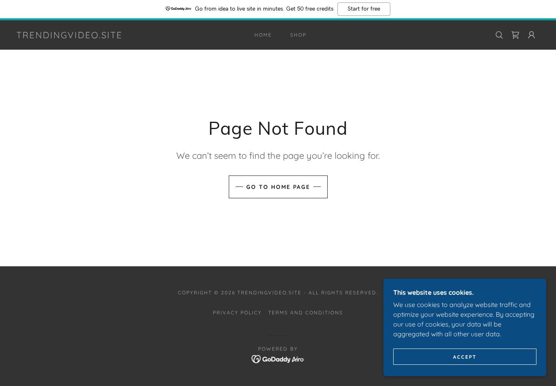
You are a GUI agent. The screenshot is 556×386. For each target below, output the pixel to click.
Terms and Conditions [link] (305, 312)
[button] (531, 35)
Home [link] (263, 35)
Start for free (364, 9)
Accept (465, 357)
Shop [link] (298, 35)
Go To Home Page (278, 187)
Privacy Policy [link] (237, 312)
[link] (69, 36)
